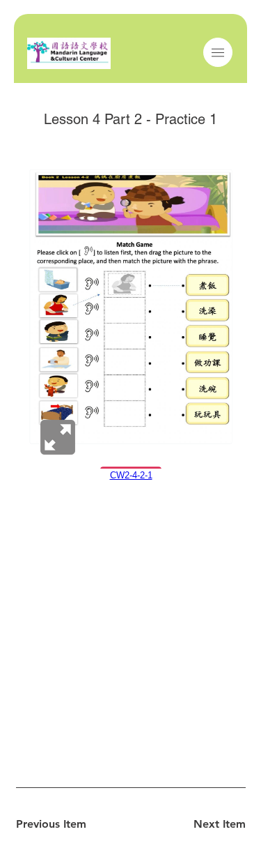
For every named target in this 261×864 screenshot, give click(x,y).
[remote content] (130, 325)
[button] (218, 52)
